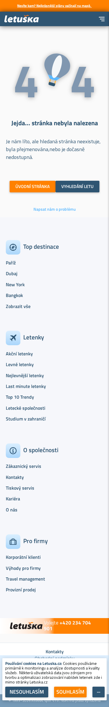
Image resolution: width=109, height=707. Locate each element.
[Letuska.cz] (21, 19)
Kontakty (15, 477)
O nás (11, 509)
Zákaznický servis (23, 466)
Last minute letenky (26, 386)
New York (15, 284)
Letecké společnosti (25, 407)
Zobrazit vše (18, 306)
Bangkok (14, 295)
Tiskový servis (20, 487)
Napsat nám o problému (54, 209)
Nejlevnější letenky (25, 375)
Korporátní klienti (23, 557)
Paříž (11, 262)
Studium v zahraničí (26, 418)
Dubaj (11, 273)
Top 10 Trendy (20, 396)
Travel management (25, 578)
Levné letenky (20, 364)
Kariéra (13, 498)
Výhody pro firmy (23, 568)
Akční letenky (19, 353)
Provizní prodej (21, 589)
